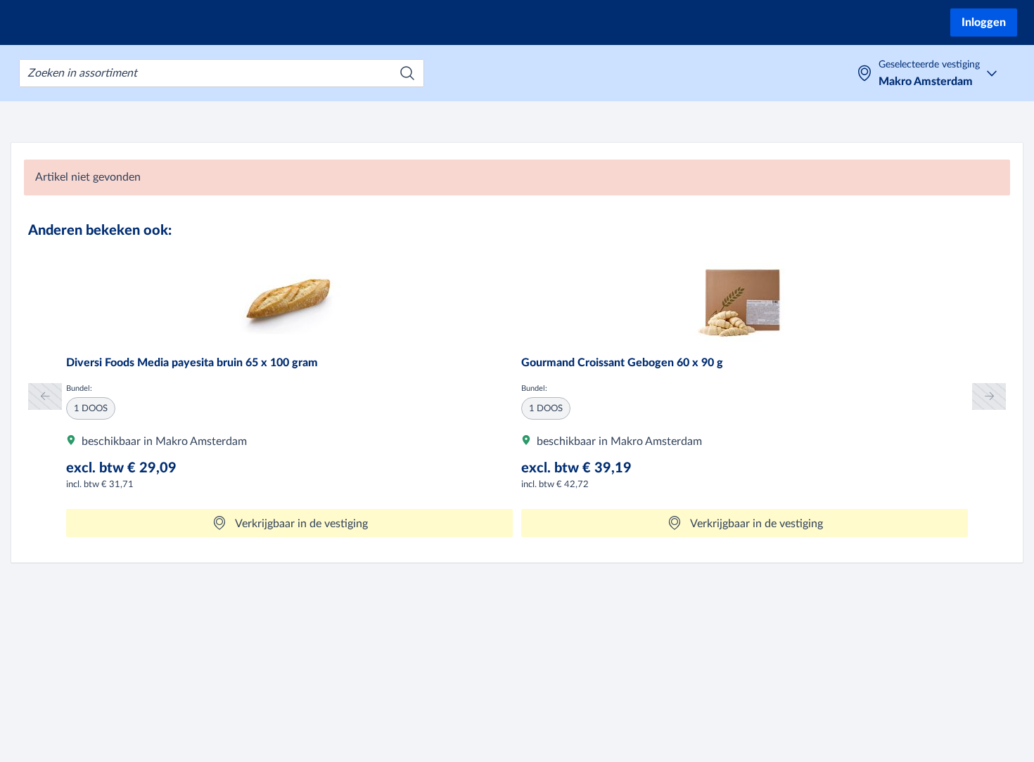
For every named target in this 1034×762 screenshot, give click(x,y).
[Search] (407, 73)
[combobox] (221, 73)
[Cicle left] (45, 396)
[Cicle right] (989, 396)
